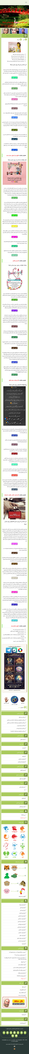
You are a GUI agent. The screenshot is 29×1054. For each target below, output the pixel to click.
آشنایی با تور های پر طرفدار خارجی (19, 967)
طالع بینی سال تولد (22, 896)
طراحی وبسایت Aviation (21, 976)
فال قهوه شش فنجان (21, 762)
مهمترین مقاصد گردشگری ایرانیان (19, 970)
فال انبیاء (23, 748)
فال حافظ (23, 987)
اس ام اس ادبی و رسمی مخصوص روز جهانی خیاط (15, 61)
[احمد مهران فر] (23, 31)
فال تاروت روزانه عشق (21, 938)
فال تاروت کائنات (22, 913)
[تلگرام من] (21, 1032)
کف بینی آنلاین (22, 770)
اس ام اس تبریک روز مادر (20, 728)
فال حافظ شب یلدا (22, 992)
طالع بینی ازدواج (22, 779)
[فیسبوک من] (18, 1032)
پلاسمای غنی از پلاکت (21, 973)
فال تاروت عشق (22, 935)
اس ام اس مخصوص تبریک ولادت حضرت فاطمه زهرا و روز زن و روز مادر (13, 638)
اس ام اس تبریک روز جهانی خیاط (14, 22)
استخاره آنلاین (22, 739)
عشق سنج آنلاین (22, 806)
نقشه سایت (8, 1044)
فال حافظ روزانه (22, 990)
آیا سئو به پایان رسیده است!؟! (20, 955)
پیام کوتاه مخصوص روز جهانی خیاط (18, 59)
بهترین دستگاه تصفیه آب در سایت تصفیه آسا (17, 952)
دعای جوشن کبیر (22, 787)
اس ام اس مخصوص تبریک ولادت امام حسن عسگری (16, 720)
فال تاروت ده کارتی (21, 933)
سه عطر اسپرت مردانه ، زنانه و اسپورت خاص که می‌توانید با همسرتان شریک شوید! (15, 958)
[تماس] (11, 1032)
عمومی (19, 707)
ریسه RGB (23, 815)
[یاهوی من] (25, 1032)
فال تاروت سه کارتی (21, 919)
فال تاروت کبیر (22, 907)
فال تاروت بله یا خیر (21, 941)
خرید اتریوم (23, 962)
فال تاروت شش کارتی (21, 927)
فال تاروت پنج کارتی (21, 924)
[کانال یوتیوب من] (16, 1035)
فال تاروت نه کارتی (22, 930)
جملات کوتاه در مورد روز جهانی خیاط (18, 58)
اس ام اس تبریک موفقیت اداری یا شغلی (17, 631)
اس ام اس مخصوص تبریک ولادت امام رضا (18, 731)
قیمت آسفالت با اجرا (21, 965)
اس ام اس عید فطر (21, 633)
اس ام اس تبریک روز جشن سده (18, 629)
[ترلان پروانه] (14, 31)
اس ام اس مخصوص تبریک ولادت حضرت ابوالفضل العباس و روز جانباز (13, 635)
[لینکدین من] (12, 1035)
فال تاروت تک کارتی (21, 916)
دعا (24, 790)
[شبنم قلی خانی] (6, 31)
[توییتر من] (7, 1032)
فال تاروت (23, 944)
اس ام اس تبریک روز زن (21, 725)
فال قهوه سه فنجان (22, 759)
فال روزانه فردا (22, 1023)
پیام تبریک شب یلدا (21, 995)
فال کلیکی (23, 798)
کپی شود (14, 77)
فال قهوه (23, 756)
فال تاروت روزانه (22, 905)
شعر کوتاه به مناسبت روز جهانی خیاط (17, 56)
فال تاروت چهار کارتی (21, 921)
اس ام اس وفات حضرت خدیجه (18, 641)
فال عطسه (23, 1015)
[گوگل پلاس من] (4, 1032)
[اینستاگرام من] (14, 1032)
